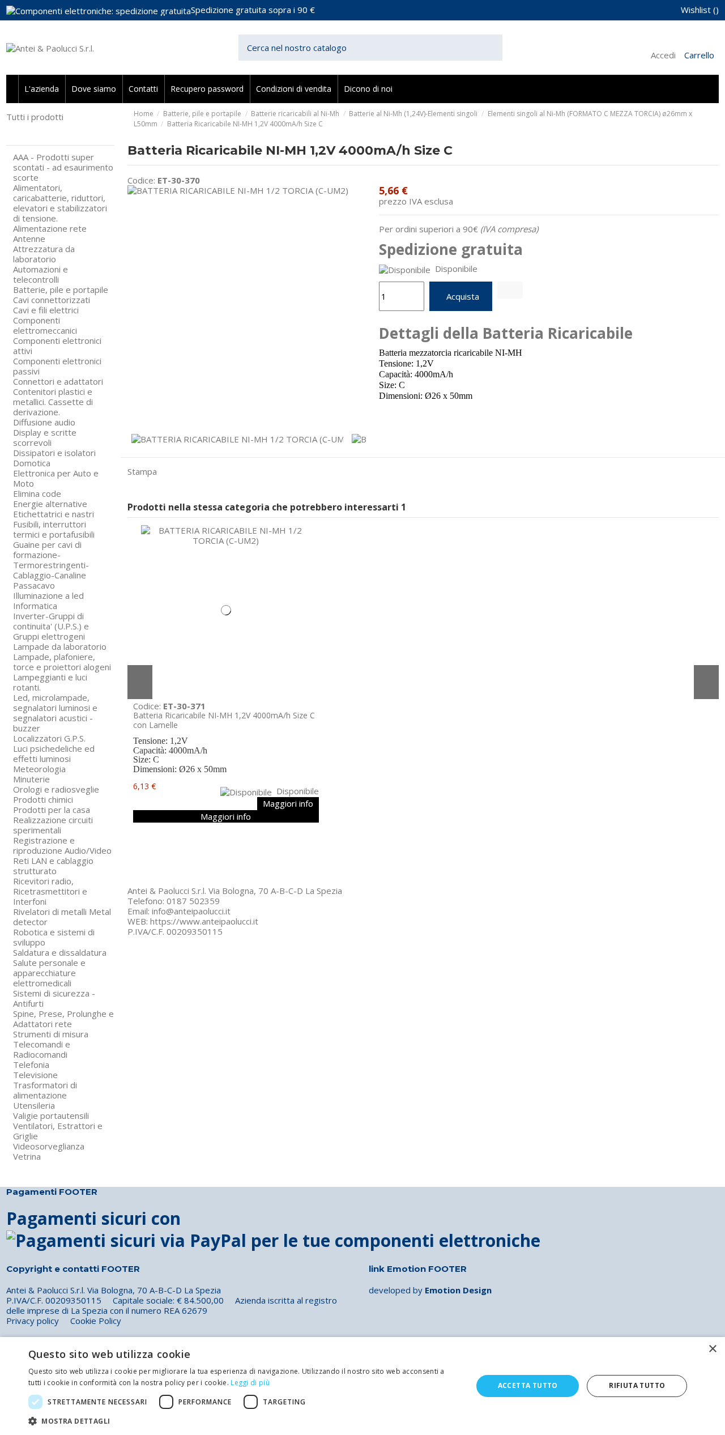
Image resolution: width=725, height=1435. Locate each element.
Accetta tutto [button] (528, 1385)
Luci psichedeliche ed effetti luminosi (54, 753)
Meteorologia (39, 769)
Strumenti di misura (50, 1034)
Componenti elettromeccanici (45, 325)
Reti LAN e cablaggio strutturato (53, 865)
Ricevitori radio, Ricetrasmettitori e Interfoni (50, 891)
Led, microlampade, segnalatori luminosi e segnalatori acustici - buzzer (55, 712)
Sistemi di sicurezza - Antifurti (54, 998)
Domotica (31, 463)
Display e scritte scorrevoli (44, 437)
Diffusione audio (44, 422)
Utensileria (34, 1105)
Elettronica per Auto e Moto (56, 478)
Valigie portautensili (51, 1115)
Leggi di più (250, 1382)
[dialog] (362, 1386)
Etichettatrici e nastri (53, 514)
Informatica (35, 606)
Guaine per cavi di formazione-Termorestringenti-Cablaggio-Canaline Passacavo (51, 564)
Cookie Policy (95, 1320)
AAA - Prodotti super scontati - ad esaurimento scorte (63, 167)
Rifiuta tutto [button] (637, 1385)
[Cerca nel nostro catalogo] (493, 48)
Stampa (142, 471)
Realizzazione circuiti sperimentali (53, 825)
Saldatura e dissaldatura (59, 952)
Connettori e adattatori (58, 381)
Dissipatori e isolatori (54, 453)
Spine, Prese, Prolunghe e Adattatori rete (63, 1018)
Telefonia (31, 1064)
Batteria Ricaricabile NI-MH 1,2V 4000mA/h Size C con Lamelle (224, 720)
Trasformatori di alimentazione (45, 1090)
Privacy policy (32, 1320)
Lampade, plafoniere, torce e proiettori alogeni (62, 662)
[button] (243, 1421)
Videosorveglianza (48, 1146)
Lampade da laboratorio (59, 646)
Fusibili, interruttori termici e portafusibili (54, 529)
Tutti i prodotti (34, 116)
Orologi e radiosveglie (56, 789)
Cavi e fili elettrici (46, 310)
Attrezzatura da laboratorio (44, 254)
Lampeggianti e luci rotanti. (50, 682)
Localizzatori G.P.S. (49, 738)
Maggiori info (288, 803)
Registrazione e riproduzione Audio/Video (62, 845)
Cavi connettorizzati (51, 300)
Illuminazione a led (48, 595)
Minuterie (31, 779)
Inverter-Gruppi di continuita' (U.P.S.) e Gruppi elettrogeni (51, 626)
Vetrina (27, 1156)
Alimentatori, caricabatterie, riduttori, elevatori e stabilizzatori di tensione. (60, 202)
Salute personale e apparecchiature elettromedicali (49, 972)
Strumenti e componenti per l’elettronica (60, 131)
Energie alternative (50, 504)
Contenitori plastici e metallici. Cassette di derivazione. (53, 401)
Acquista (462, 296)
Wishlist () (700, 9)
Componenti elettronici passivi (57, 366)
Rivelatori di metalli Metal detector (62, 916)
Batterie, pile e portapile (60, 289)
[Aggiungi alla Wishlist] (510, 290)
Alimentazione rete (50, 228)
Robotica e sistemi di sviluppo (54, 937)
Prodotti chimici (43, 799)
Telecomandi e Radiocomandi (41, 1049)
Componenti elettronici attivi (57, 345)
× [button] (712, 1349)
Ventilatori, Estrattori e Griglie (58, 1131)
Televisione (35, 1075)
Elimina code (37, 493)
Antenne (29, 238)
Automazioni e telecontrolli (40, 274)
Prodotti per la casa (51, 809)
